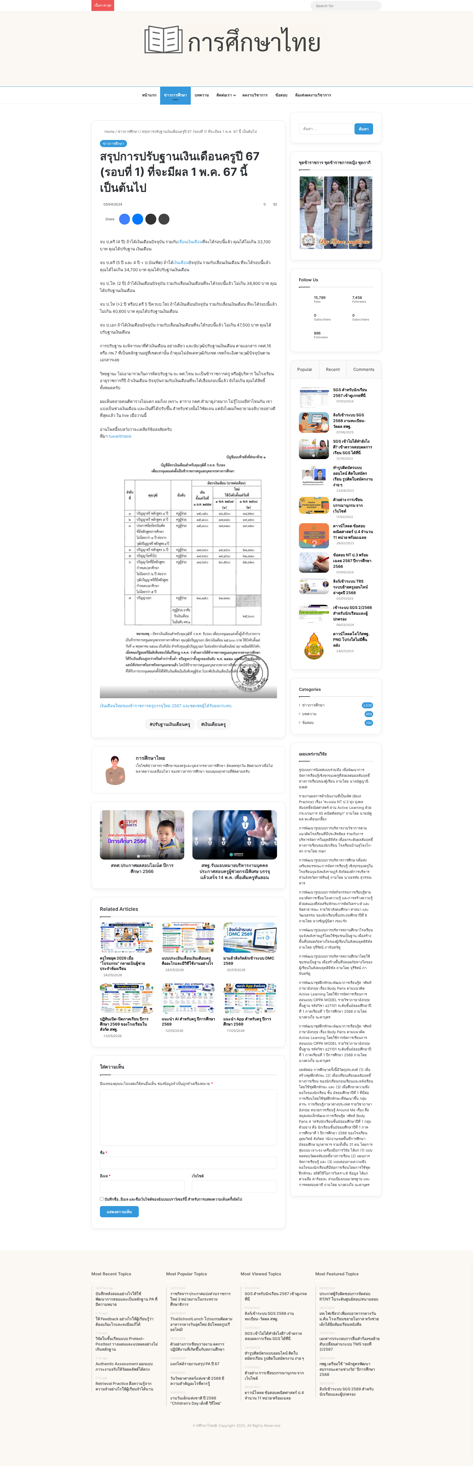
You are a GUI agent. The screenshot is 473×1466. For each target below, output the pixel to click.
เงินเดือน (181, 262)
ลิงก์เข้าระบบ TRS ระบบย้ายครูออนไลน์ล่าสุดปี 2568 (350, 587)
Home (109, 131)
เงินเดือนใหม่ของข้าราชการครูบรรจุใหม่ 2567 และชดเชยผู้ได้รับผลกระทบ (166, 705)
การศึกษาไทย (150, 758)
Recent (333, 369)
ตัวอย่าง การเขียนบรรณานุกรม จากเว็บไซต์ (348, 505)
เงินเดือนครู (215, 724)
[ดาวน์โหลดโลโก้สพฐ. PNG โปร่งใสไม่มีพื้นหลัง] (314, 646)
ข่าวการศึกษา (175, 95)
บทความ (202, 95)
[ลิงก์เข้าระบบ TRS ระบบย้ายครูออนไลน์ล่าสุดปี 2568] (314, 586)
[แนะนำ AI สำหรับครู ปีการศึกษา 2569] (188, 998)
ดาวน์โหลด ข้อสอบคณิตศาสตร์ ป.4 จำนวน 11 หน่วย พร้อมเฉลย (353, 531)
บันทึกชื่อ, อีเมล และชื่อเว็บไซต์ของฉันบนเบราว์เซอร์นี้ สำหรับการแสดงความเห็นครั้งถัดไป (173, 1199)
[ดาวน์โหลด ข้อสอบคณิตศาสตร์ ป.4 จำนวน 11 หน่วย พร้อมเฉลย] (314, 535)
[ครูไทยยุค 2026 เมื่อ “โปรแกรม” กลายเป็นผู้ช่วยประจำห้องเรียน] (127, 938)
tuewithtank (120, 436)
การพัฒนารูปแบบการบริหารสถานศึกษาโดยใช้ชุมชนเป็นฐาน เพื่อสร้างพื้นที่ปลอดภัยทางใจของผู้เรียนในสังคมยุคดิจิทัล (335, 962)
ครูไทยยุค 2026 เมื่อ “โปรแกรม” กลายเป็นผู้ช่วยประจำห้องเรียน (122, 963)
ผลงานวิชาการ (255, 95)
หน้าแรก (149, 95)
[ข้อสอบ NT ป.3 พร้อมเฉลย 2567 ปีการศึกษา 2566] (314, 562)
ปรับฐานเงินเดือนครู (171, 724)
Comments (363, 369)
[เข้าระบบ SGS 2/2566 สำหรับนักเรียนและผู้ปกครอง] (314, 614)
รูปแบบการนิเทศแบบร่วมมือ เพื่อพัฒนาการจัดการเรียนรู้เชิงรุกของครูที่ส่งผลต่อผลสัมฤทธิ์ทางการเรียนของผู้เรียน (334, 775)
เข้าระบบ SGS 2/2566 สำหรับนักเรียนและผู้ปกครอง (352, 613)
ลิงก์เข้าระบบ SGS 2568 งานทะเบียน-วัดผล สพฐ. (349, 421)
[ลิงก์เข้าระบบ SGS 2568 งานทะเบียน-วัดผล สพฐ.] (314, 422)
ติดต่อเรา (224, 95)
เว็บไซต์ (198, 1176)
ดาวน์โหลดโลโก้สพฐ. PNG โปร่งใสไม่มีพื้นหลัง (351, 639)
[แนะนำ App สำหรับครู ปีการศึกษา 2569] (250, 998)
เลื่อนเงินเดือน (190, 241)
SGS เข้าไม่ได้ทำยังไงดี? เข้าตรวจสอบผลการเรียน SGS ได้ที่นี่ (352, 447)
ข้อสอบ (281, 95)
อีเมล (105, 1176)
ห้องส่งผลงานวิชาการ (313, 95)
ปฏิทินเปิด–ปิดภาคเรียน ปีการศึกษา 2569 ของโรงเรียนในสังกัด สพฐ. (124, 1024)
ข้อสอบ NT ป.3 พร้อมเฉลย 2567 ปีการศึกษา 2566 (352, 560)
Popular (304, 369)
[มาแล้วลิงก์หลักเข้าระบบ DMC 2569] (250, 938)
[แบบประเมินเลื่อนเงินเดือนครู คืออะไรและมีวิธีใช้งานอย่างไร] (188, 938)
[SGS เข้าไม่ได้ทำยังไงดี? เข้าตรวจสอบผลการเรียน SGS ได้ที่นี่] (314, 449)
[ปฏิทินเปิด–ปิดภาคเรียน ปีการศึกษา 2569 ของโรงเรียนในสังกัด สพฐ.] (127, 998)
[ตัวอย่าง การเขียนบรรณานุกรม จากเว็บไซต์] (314, 505)
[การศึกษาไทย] (236, 39)
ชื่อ (103, 1152)
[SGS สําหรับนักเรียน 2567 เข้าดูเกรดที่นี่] (314, 397)
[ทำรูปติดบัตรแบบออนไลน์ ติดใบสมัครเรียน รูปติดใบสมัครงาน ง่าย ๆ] (314, 475)
